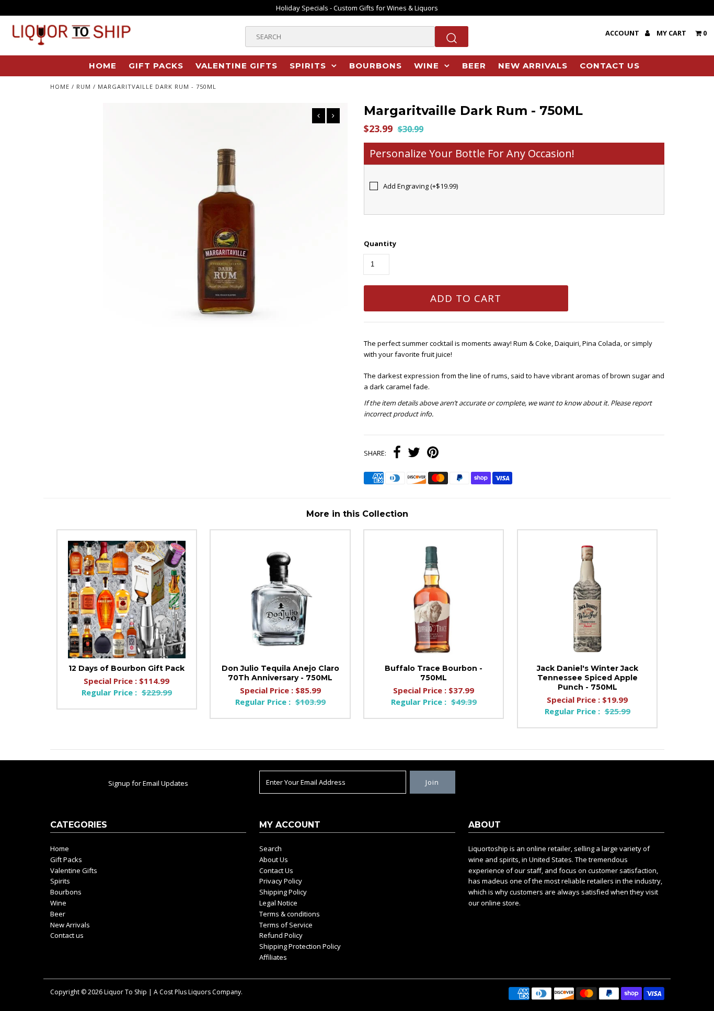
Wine (426, 66)
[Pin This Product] (433, 453)
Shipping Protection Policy (300, 946)
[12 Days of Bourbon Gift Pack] (127, 599)
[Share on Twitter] (414, 453)
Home (103, 66)
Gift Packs (156, 66)
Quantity (380, 243)
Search (270, 848)
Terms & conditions (289, 914)
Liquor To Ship (125, 991)
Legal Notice (278, 903)
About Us (273, 859)
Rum (83, 86)
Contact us (610, 66)
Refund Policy (281, 935)
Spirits (308, 66)
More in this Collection (357, 514)
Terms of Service (286, 924)
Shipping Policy (283, 892)
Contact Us (276, 870)
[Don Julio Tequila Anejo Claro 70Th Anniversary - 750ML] (280, 599)
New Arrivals (533, 66)
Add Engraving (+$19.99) (420, 186)
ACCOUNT (623, 33)
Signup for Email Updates (148, 783)
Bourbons (375, 66)
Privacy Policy (280, 881)
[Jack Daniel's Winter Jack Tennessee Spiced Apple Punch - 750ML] (587, 599)
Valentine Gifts (236, 66)
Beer (474, 66)
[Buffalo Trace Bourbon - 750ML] (433, 599)
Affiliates (273, 957)
